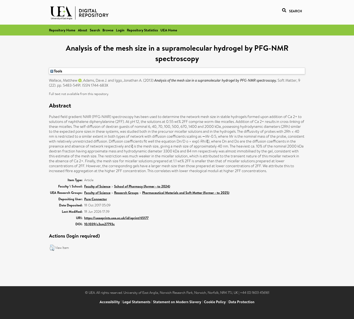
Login (120, 30)
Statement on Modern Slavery (177, 301)
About (82, 30)
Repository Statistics (142, 30)
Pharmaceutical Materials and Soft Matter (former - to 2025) (185, 192)
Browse (107, 30)
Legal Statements (136, 301)
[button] (52, 248)
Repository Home (62, 30)
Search (95, 30)
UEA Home (168, 30)
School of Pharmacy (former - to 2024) (142, 186)
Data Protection (241, 301)
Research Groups (126, 192)
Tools (57, 71)
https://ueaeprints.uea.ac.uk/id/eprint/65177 (116, 218)
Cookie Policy (215, 301)
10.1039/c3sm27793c (99, 224)
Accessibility (110, 301)
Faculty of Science (97, 186)
